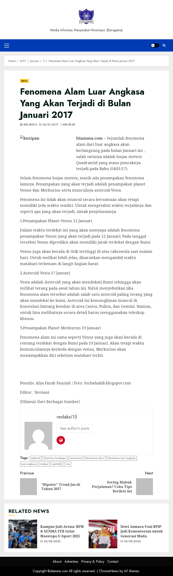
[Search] (164, 45)
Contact (112, 561)
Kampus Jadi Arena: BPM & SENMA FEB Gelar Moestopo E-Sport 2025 (22, 534)
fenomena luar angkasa (122, 458)
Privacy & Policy (92, 561)
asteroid (35, 458)
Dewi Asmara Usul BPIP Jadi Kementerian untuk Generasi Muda (103, 534)
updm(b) (57, 464)
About (57, 561)
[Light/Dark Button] (155, 45)
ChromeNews (109, 571)
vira (68, 464)
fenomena (76, 458)
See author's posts (74, 428)
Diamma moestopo (55, 458)
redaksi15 (30, 125)
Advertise (71, 561)
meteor (44, 464)
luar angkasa (28, 464)
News (24, 80)
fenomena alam (94, 458)
